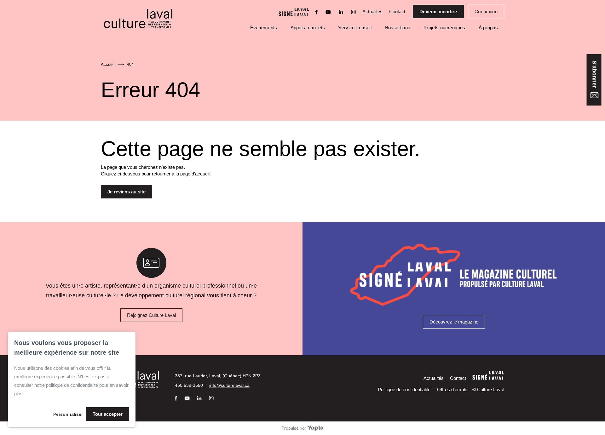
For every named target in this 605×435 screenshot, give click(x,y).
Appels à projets (308, 27)
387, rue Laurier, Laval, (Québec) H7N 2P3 (218, 375)
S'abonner (594, 74)
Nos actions (397, 27)
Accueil (107, 64)
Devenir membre (438, 11)
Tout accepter (108, 414)
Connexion (486, 11)
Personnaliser (68, 414)
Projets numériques (444, 27)
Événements (263, 27)
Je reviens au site (126, 191)
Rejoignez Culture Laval (151, 315)
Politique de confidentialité (404, 389)
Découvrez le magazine (453, 321)
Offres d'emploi (452, 389)
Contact (397, 11)
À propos (488, 27)
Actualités (372, 11)
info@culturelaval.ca (229, 385)
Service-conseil (355, 27)
